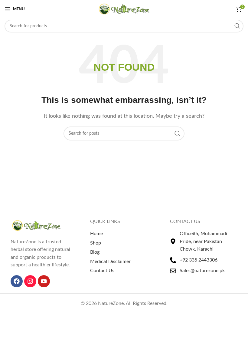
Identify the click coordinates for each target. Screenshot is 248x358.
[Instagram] (30, 281)
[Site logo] (124, 8)
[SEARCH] (237, 26)
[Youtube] (44, 281)
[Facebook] (17, 281)
